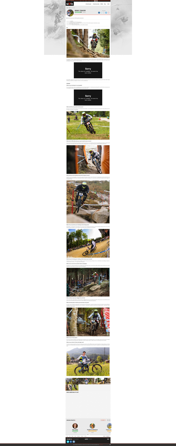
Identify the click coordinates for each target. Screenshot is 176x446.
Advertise (86, 0)
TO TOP (88, 434)
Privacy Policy (101, 444)
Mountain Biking (78, 12)
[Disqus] (88, 405)
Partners (89, 0)
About (81, 0)
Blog (105, 4)
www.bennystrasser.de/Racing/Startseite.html (76, 18)
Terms (83, 0)
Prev (108, 420)
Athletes (101, 4)
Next (110, 420)
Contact (92, 0)
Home (67, 7)
